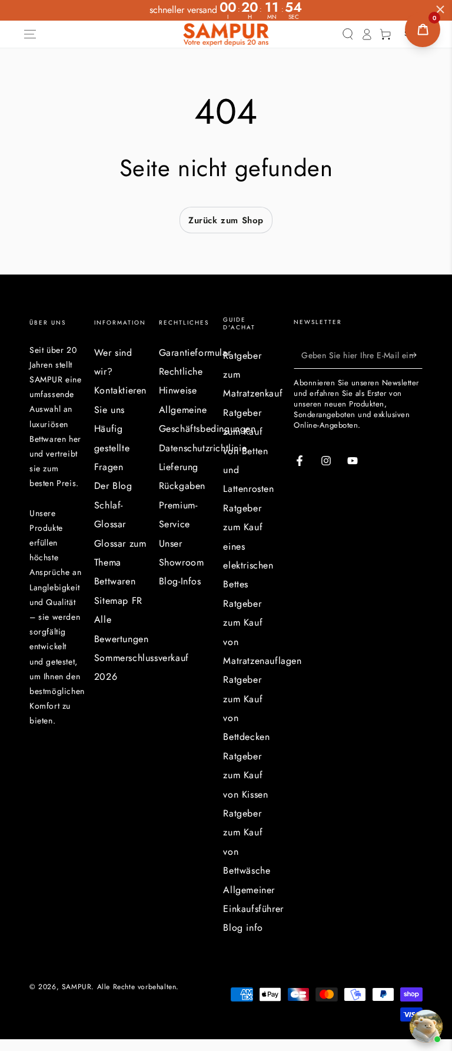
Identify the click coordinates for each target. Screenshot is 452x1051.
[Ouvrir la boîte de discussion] (426, 1026)
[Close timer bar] (440, 9)
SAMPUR (77, 986)
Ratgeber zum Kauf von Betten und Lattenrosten (248, 451)
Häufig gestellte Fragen (111, 448)
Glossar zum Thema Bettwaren (120, 563)
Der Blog (113, 486)
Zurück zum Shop (226, 220)
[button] (347, 34)
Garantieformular (195, 352)
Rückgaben (182, 486)
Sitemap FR (118, 600)
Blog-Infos (180, 581)
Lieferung (178, 467)
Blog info (242, 927)
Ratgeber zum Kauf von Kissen (245, 775)
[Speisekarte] (30, 34)
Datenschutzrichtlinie (203, 448)
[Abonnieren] (416, 355)
